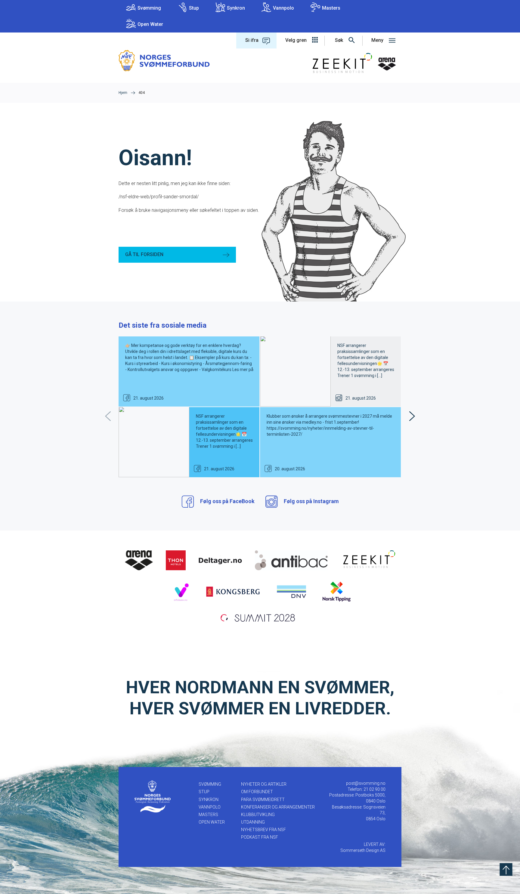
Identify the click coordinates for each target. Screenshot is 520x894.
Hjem (123, 93)
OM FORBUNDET (257, 791)
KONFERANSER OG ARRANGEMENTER (278, 807)
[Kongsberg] (233, 591)
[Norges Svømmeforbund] (164, 60)
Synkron (236, 8)
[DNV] (291, 591)
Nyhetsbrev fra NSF (263, 829)
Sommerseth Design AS (362, 850)
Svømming (149, 8)
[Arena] (139, 560)
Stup (194, 8)
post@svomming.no (365, 783)
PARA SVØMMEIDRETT (263, 799)
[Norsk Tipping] (337, 591)
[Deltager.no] (220, 560)
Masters (331, 8)
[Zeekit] (368, 560)
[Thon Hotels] (176, 560)
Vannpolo (283, 8)
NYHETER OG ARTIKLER (263, 784)
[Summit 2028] (260, 617)
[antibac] (291, 560)
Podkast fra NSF (259, 837)
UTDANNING (253, 822)
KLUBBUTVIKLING (258, 814)
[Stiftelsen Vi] (181, 591)
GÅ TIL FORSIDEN (144, 254)
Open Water (150, 24)
